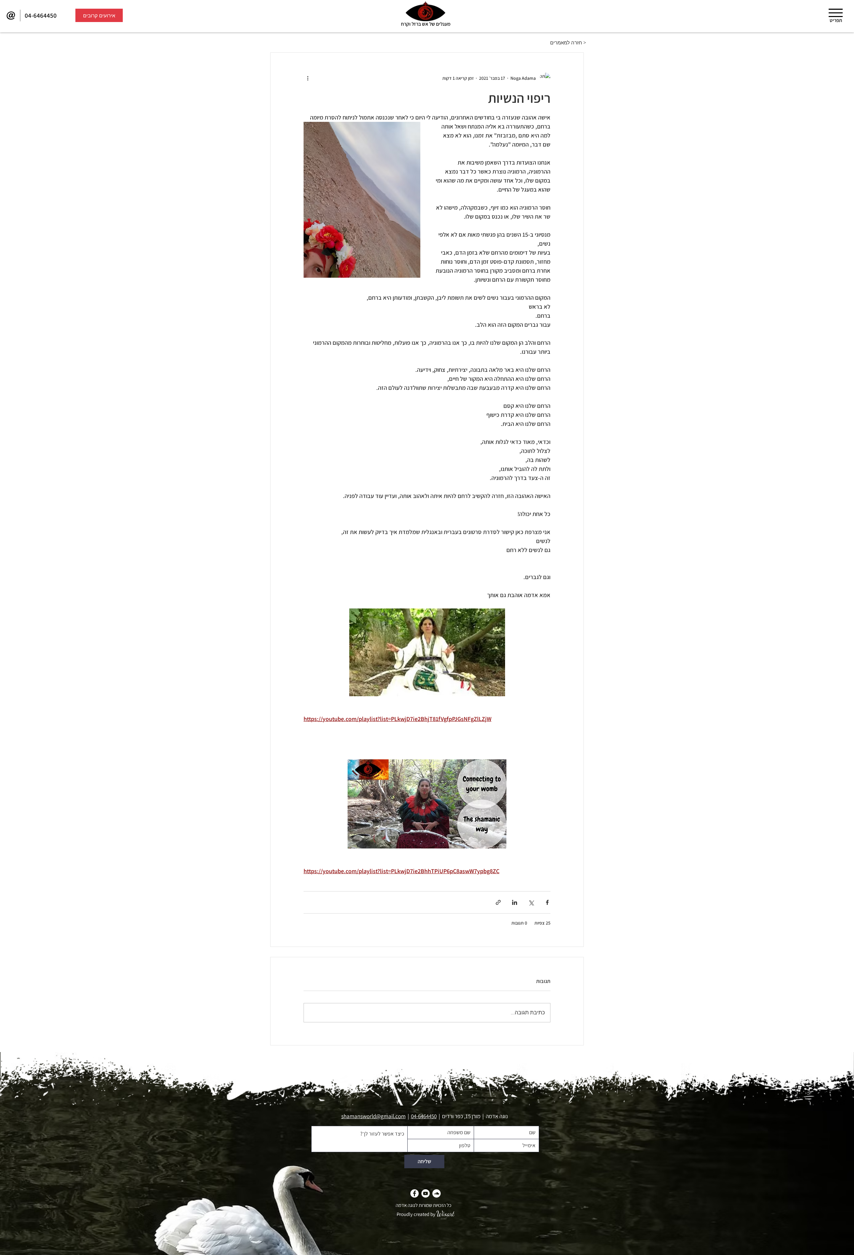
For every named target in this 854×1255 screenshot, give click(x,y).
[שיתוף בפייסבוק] (547, 902)
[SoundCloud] (436, 1193)
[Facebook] (414, 1193)
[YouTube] (425, 1193)
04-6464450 (424, 1116)
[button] (836, 13)
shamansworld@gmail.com (373, 1116)
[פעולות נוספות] (308, 78)
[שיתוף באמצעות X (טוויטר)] (531, 902)
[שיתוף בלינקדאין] (514, 902)
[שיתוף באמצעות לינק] (498, 902)
